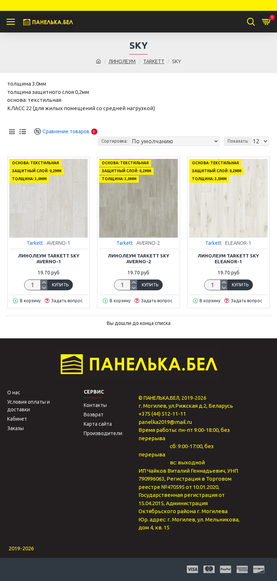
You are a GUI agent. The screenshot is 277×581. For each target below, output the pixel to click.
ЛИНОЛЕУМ (122, 61)
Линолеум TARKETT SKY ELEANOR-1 (228, 258)
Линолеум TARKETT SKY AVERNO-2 (138, 258)
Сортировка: (114, 141)
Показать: (238, 141)
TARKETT (153, 61)
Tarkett (35, 243)
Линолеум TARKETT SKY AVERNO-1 (48, 258)
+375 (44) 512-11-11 (162, 414)
